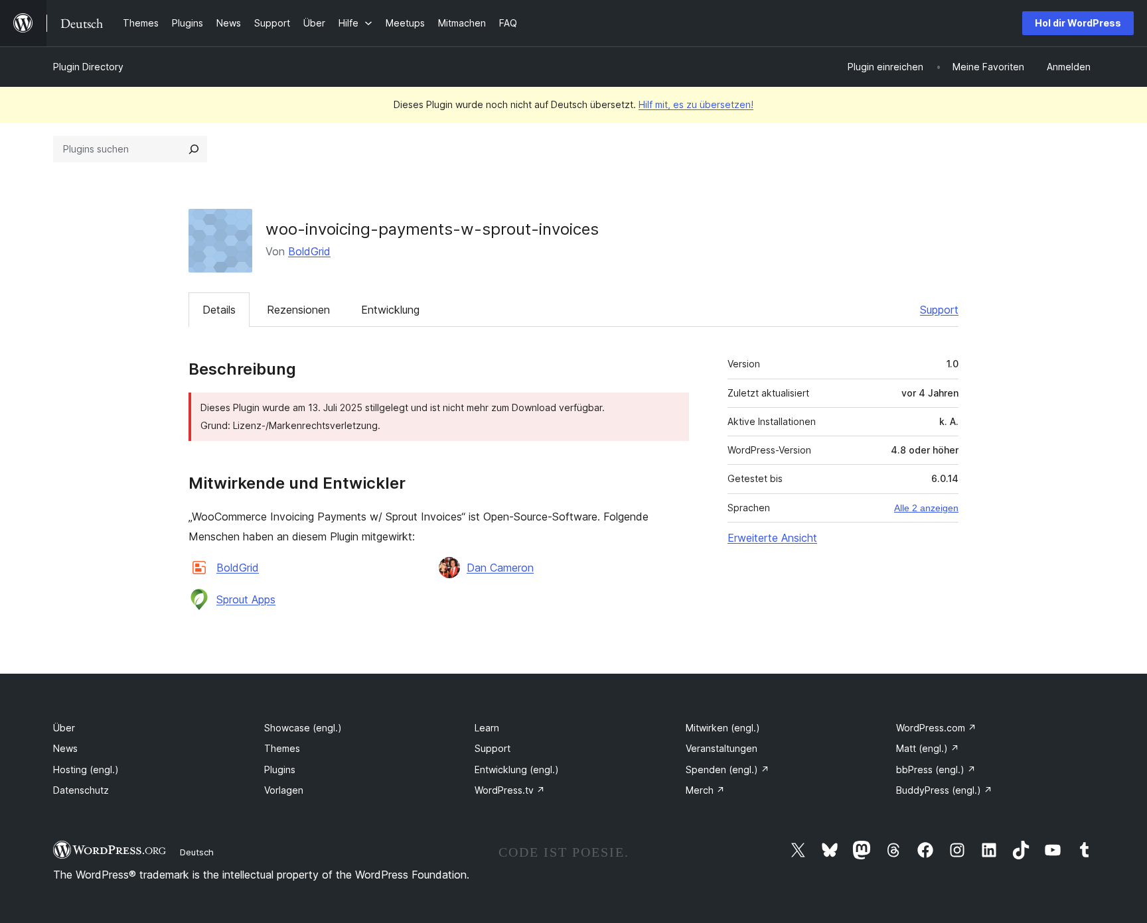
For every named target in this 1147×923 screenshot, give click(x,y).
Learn (487, 727)
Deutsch (197, 852)
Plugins (279, 769)
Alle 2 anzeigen (926, 508)
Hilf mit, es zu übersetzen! (696, 104)
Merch (705, 790)
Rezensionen (298, 309)
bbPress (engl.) (936, 769)
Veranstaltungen (721, 748)
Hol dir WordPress (1078, 23)
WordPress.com (936, 727)
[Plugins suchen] (194, 149)
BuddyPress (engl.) (944, 790)
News (65, 748)
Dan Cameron (500, 567)
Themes (282, 748)
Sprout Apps (245, 599)
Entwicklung (390, 309)
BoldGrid (309, 251)
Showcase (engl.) (303, 727)
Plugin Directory (88, 66)
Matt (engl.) (927, 748)
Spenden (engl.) (727, 769)
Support (939, 309)
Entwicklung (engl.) (517, 769)
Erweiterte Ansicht (772, 537)
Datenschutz (81, 790)
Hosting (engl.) (86, 769)
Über (64, 727)
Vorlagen (283, 790)
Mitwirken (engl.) (723, 727)
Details (219, 309)
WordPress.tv (510, 790)
